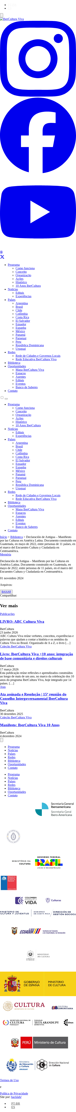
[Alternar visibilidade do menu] (1, 15)
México (20, 331)
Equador (21, 324)
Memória (5, 554)
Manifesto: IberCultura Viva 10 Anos (29, 725)
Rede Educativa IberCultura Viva (36, 359)
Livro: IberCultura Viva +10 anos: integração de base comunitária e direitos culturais (36, 656)
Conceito (21, 271)
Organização (23, 275)
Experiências (23, 296)
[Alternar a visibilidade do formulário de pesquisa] (6, 398)
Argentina (22, 303)
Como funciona (25, 268)
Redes (11, 352)
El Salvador (23, 320)
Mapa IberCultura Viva (30, 369)
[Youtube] (38, 248)
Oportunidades (17, 366)
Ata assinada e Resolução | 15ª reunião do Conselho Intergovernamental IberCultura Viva (34, 698)
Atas (3, 687)
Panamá (20, 334)
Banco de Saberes (27, 387)
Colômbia (22, 313)
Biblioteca (14, 362)
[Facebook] (38, 172)
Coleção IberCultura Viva (16, 646)
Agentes (21, 376)
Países (11, 299)
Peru (18, 341)
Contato (13, 390)
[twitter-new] (2, 258)
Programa (14, 264)
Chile (19, 310)
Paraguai (21, 338)
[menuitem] (12, 4)
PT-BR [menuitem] (12, 4)
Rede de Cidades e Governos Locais (38, 355)
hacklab (16, 1097)
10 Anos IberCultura (28, 285)
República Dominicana (30, 345)
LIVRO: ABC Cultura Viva (22, 621)
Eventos (21, 383)
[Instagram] (38, 95)
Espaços (21, 373)
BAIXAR (6, 591)
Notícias (13, 289)
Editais (20, 292)
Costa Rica (22, 317)
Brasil (19, 306)
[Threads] (1, 252)
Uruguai (21, 348)
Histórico (21, 282)
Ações (19, 278)
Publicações (7, 614)
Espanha (21, 327)
